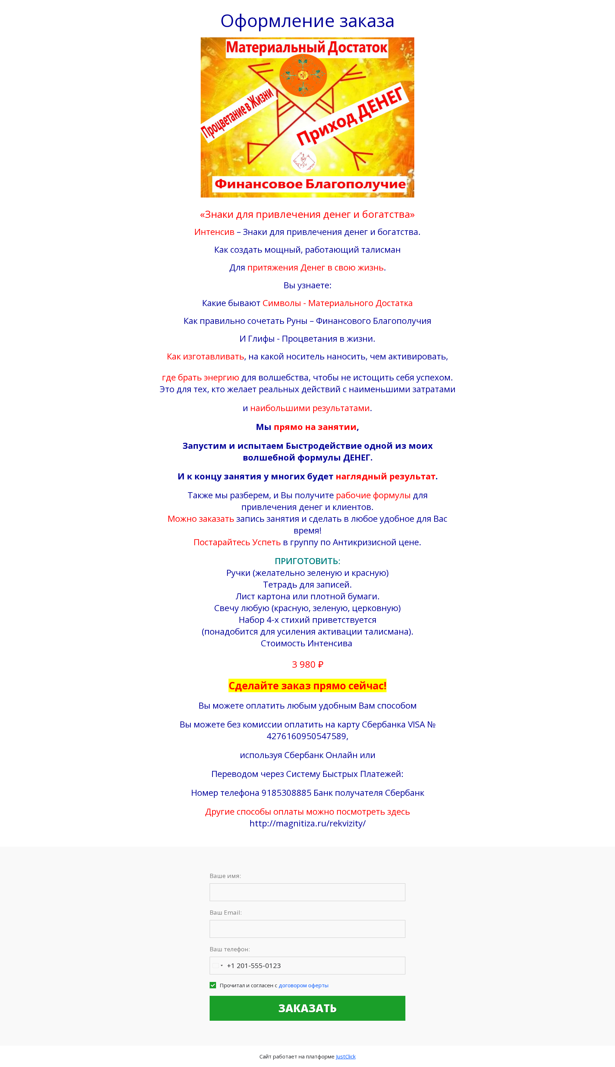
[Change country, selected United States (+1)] (217, 965)
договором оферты (303, 985)
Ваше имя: (225, 876)
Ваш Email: (226, 912)
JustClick (346, 1056)
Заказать (307, 1008)
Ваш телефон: (230, 949)
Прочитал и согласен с (274, 985)
